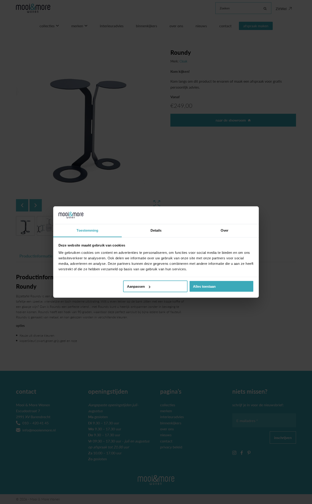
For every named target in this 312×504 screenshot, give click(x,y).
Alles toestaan (204, 286)
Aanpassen (136, 286)
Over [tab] (224, 230)
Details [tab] (156, 230)
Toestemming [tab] (87, 230)
